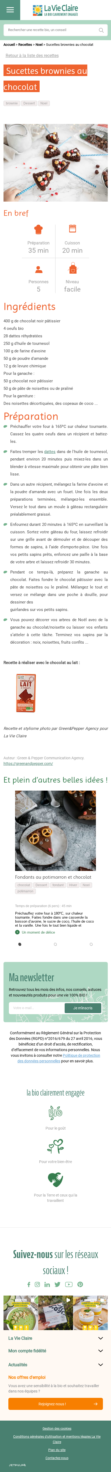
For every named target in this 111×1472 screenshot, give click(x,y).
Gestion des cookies (57, 1429)
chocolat (24, 885)
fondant (58, 885)
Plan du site (56, 1450)
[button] (20, 944)
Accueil (9, 45)
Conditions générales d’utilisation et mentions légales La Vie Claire (56, 1439)
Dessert (29, 103)
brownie (12, 103)
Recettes (25, 45)
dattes (50, 451)
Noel (39, 45)
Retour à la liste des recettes (32, 55)
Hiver (73, 885)
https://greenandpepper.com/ (28, 763)
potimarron (25, 891)
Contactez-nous (57, 1458)
